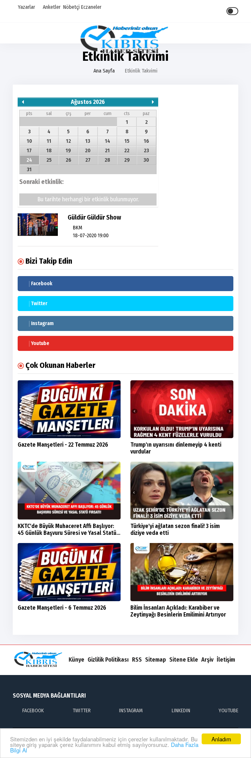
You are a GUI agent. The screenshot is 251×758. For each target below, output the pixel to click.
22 (126, 150)
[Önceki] (23, 102)
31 (29, 169)
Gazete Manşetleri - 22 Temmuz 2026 (63, 444)
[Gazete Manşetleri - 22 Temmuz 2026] (69, 409)
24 (29, 160)
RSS (137, 659)
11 (49, 141)
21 (107, 150)
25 (49, 160)
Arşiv (207, 659)
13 (87, 141)
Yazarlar (26, 7)
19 (68, 150)
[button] (237, 33)
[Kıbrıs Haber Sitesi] (126, 40)
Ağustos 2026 (88, 102)
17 (29, 150)
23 (146, 150)
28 (107, 160)
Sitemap (155, 659)
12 (68, 141)
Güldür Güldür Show (94, 217)
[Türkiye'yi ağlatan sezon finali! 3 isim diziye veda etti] (181, 490)
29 (127, 160)
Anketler (51, 7)
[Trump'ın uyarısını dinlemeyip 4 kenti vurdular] (181, 409)
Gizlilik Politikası (108, 659)
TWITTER (82, 710)
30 (146, 160)
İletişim (226, 659)
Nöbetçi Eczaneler (82, 7)
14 (107, 141)
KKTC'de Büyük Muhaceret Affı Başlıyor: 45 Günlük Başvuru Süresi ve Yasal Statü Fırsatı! (67, 533)
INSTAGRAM (131, 710)
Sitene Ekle (183, 659)
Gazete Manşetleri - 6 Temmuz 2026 (62, 607)
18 (49, 150)
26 (68, 160)
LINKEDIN (181, 710)
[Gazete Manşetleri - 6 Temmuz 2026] (69, 572)
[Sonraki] (153, 102)
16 (146, 141)
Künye (76, 659)
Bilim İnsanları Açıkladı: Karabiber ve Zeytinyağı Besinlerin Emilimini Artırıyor (178, 611)
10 (29, 141)
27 (88, 160)
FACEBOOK (33, 710)
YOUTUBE (228, 710)
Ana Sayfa (104, 71)
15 (127, 141)
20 (88, 150)
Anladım (221, 739)
